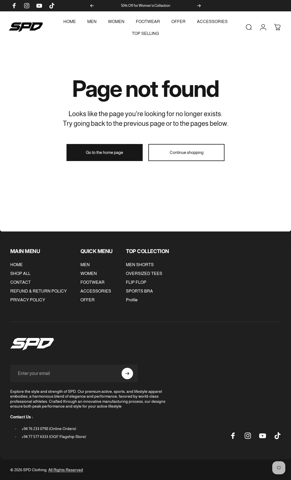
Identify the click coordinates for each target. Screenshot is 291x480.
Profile (132, 299)
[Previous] (92, 5)
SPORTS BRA (139, 291)
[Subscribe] (127, 373)
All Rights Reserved (65, 470)
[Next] (199, 5)
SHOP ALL (20, 273)
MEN (85, 264)
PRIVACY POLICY (27, 299)
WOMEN (88, 273)
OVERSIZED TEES (144, 273)
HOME (16, 264)
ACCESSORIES (95, 291)
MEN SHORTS (140, 264)
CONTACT (20, 282)
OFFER (87, 299)
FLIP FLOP (136, 282)
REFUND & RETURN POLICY (38, 291)
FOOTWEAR (92, 282)
